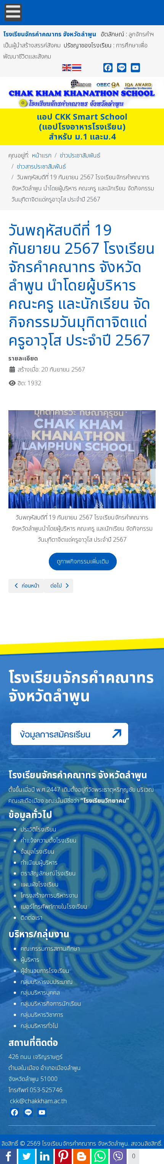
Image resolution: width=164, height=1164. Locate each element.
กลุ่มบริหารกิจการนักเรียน (51, 1003)
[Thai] (77, 67)
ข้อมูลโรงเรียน (38, 851)
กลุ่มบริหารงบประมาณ (47, 982)
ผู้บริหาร (30, 959)
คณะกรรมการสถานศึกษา (50, 948)
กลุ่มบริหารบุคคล (40, 992)
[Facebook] (108, 67)
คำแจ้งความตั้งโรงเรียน (49, 840)
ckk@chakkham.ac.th (38, 1101)
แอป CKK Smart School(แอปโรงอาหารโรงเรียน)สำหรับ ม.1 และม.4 (82, 127)
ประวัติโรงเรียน (38, 829)
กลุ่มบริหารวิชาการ (42, 1015)
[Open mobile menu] (13, 12)
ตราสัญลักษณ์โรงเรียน (48, 873)
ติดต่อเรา (31, 917)
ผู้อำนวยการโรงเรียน (45, 971)
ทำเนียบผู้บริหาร (39, 862)
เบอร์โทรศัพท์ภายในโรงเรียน (54, 906)
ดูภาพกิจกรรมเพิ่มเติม (83, 561)
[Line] (122, 67)
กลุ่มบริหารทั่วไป (39, 1026)
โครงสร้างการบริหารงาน (49, 895)
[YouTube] (135, 67)
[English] (67, 67)
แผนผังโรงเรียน (40, 884)
